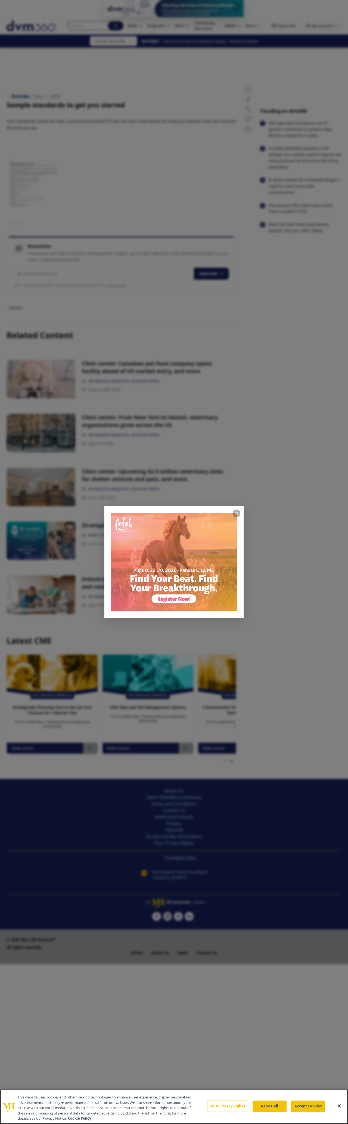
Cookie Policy (79, 1118)
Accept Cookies (308, 1106)
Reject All (269, 1106)
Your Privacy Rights (227, 1106)
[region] (174, 1106)
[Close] (339, 1106)
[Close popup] (236, 513)
